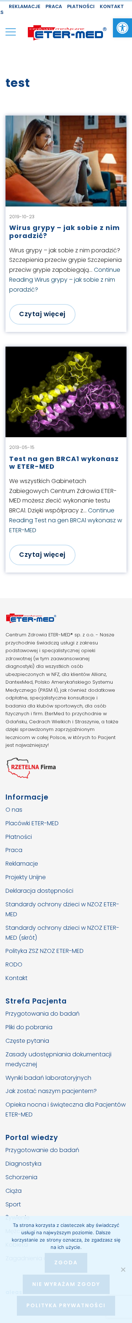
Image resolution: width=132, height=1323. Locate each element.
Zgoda (66, 1262)
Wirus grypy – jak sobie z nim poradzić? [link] (64, 231)
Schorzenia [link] (21, 1177)
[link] (122, 27)
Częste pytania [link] (27, 1040)
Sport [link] (13, 1204)
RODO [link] (14, 964)
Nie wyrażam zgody (66, 1284)
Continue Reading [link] (64, 280)
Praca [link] (53, 6)
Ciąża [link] (14, 1190)
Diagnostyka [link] (23, 1163)
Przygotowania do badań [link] (43, 1013)
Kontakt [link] (112, 6)
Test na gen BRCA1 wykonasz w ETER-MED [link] (64, 462)
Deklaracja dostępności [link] (39, 891)
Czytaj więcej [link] (42, 314)
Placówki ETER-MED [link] (32, 823)
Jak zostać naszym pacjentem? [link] (51, 1091)
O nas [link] (14, 809)
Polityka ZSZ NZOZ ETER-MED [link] (45, 951)
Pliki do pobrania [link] (29, 1027)
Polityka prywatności (66, 1305)
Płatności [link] (81, 6)
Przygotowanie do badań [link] (42, 1150)
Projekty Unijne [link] (26, 877)
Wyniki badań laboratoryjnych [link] (48, 1077)
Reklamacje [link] (24, 6)
